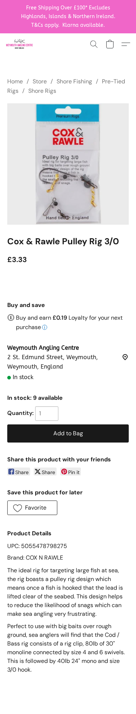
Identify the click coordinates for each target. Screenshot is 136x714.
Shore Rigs (42, 91)
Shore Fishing (74, 81)
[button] (20, 44)
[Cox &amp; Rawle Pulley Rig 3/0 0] (68, 164)
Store (40, 81)
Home (15, 81)
